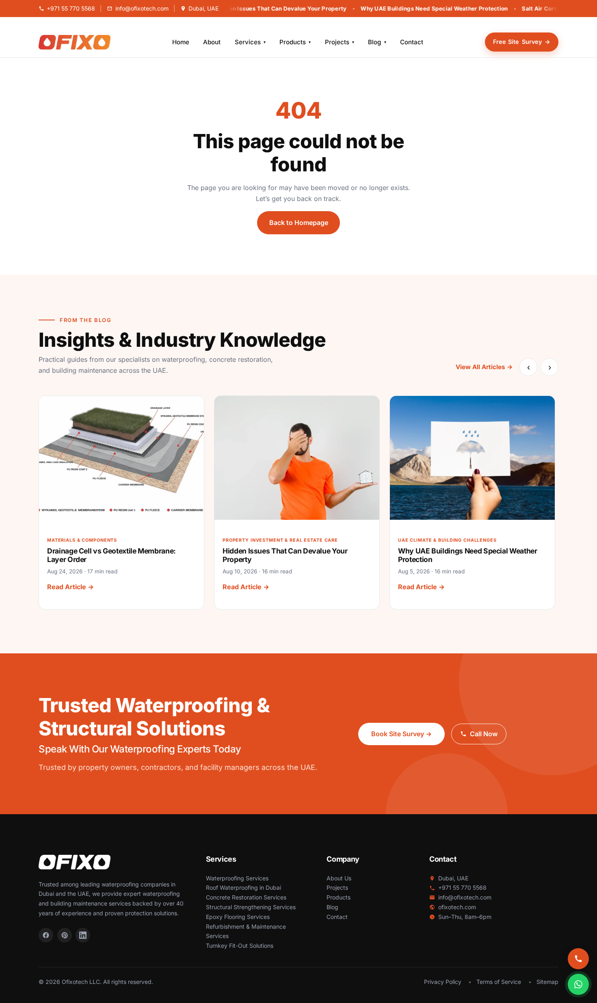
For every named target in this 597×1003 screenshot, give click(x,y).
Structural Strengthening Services (251, 907)
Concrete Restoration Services (246, 897)
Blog (377, 42)
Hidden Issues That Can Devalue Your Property (269, 8)
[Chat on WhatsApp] (578, 984)
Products (295, 42)
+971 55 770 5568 (71, 8)
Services (250, 42)
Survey (521, 41)
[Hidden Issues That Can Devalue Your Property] (296, 457)
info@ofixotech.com (141, 8)
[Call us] (578, 958)
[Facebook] (46, 935)
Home (180, 42)
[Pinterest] (64, 935)
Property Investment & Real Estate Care (280, 540)
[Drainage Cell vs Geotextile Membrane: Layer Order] (121, 457)
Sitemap (547, 981)
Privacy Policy (442, 981)
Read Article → (70, 587)
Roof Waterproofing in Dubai (243, 887)
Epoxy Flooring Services (238, 916)
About (212, 42)
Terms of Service (498, 981)
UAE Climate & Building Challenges (447, 540)
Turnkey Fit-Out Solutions (239, 945)
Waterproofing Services (237, 878)
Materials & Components (82, 540)
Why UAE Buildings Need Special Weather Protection (422, 8)
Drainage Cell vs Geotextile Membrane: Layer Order (111, 555)
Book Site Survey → (401, 734)
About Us (339, 878)
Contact (411, 42)
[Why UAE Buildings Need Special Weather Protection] (472, 457)
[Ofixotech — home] (74, 42)
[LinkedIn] (83, 935)
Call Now (484, 734)
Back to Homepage (298, 222)
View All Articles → (484, 367)
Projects (339, 42)
